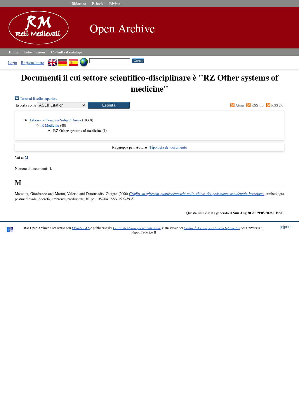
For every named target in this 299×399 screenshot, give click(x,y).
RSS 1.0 (257, 105)
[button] (109, 105)
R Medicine (50, 125)
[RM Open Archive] (37, 45)
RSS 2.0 (276, 105)
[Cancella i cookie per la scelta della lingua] (83, 60)
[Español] (73, 60)
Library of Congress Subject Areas (55, 120)
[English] (52, 60)
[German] (62, 60)
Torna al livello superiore (38, 98)
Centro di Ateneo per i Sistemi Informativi (212, 228)
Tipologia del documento (168, 147)
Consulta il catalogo (66, 52)
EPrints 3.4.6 (81, 228)
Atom (239, 105)
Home (13, 52)
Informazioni (34, 52)
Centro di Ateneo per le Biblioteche (137, 228)
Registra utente (32, 62)
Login (12, 62)
